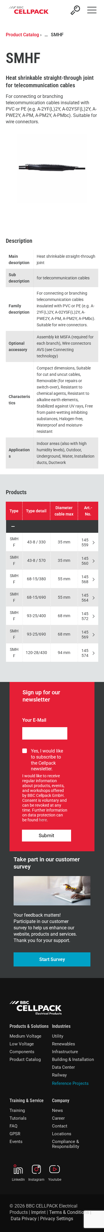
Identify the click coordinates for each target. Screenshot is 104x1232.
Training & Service (27, 1100)
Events (16, 1141)
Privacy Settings (56, 1218)
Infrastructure (65, 1051)
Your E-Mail (34, 720)
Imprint (38, 1212)
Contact (59, 1126)
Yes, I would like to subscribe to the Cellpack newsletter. (47, 760)
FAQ (13, 1126)
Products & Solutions (29, 1026)
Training (17, 1110)
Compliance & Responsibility (65, 1144)
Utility (57, 1036)
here (43, 820)
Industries (61, 1026)
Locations (61, 1133)
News (57, 1110)
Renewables (63, 1044)
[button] (52, 526)
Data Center (63, 1067)
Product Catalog (22, 34)
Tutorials (18, 1118)
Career (58, 1118)
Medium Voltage (25, 1036)
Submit (46, 835)
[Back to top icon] (92, 1220)
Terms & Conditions (69, 1212)
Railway (59, 1075)
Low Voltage (22, 1044)
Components (22, 1051)
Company (60, 1100)
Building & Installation (73, 1059)
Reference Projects (70, 1083)
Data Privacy (24, 1218)
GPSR (15, 1133)
